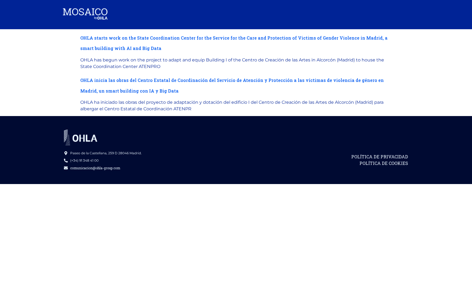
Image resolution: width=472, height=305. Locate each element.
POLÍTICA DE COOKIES (383, 163)
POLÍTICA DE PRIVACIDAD (379, 156)
